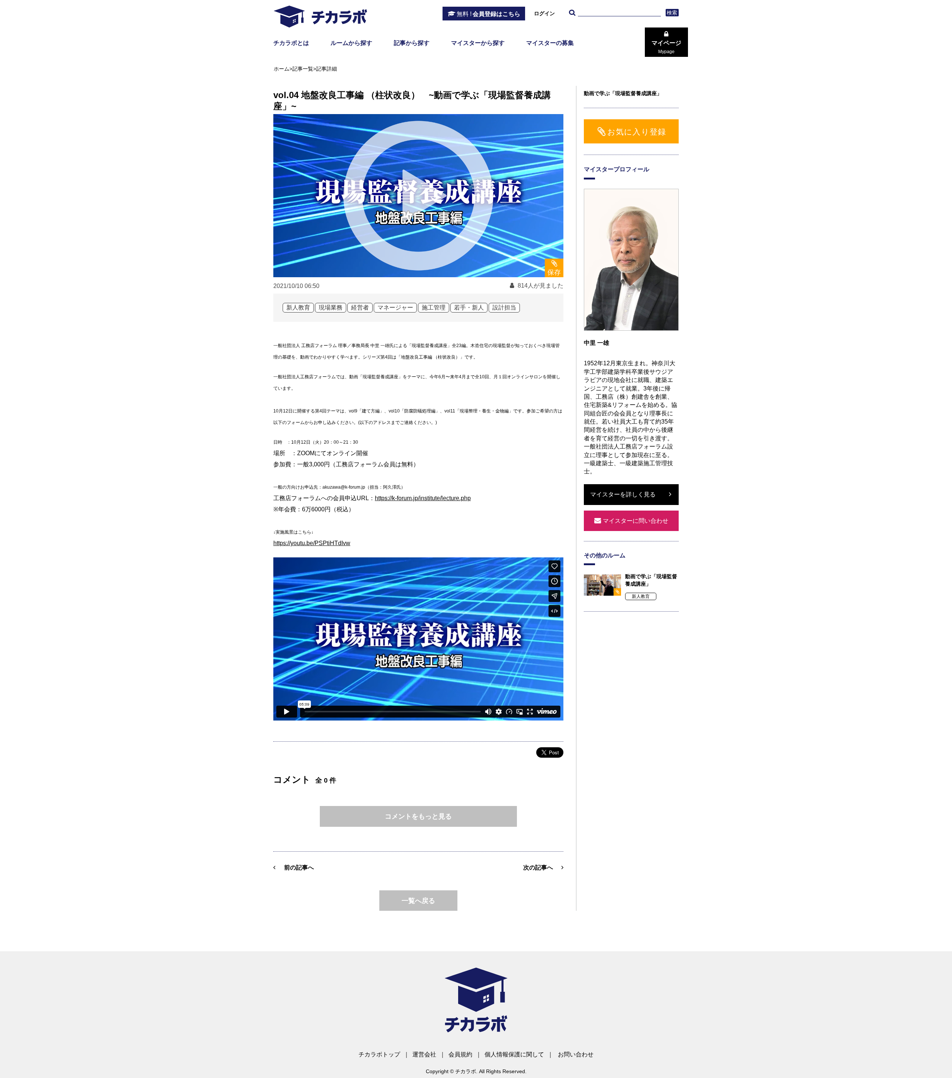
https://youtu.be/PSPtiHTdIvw (311, 543)
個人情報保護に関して (514, 1054)
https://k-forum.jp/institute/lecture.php (423, 498)
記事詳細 (326, 69)
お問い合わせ (576, 1054)
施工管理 (434, 307)
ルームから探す (351, 43)
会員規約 (460, 1054)
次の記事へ (538, 867)
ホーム (281, 69)
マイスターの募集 (550, 43)
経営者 (360, 307)
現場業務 (330, 307)
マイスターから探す (478, 43)
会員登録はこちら (488, 14)
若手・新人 (469, 307)
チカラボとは (291, 43)
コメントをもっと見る (418, 816)
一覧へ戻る (418, 900)
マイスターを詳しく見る (623, 494)
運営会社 (424, 1054)
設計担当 (504, 307)
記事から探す (412, 43)
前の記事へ (299, 867)
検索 (672, 13)
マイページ (666, 47)
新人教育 (298, 307)
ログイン (544, 13)
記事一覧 (302, 69)
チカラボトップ (379, 1054)
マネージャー (395, 307)
